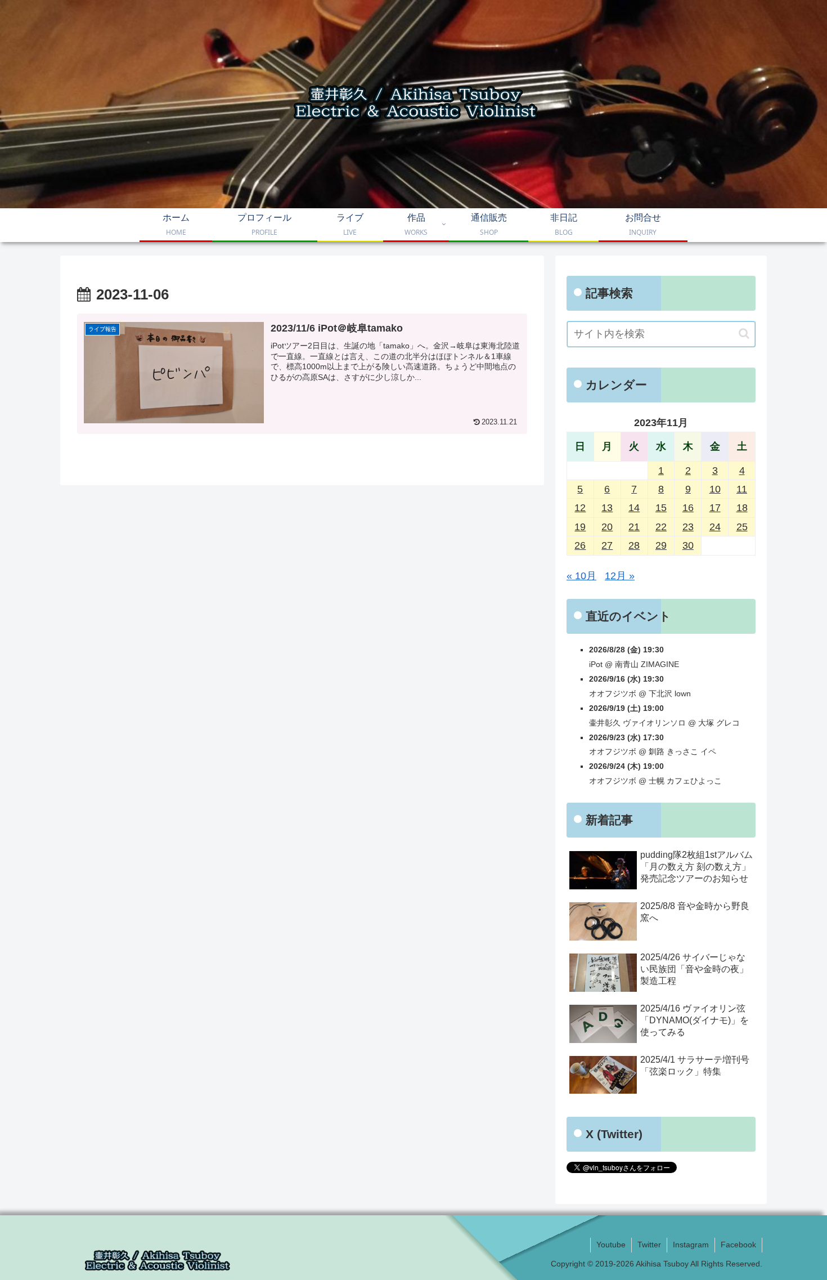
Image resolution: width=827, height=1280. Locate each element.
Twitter (649, 1244)
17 (715, 507)
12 (580, 507)
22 (661, 526)
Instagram (691, 1244)
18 (742, 507)
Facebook (738, 1244)
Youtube (611, 1244)
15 (661, 507)
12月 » (620, 575)
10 (715, 489)
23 (688, 526)
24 (715, 526)
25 (742, 526)
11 (741, 489)
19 (580, 526)
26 (580, 545)
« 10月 (581, 575)
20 (607, 526)
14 (634, 507)
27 (607, 545)
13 (607, 507)
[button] (744, 333)
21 (634, 526)
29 (661, 545)
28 (634, 545)
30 (688, 545)
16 (688, 507)
